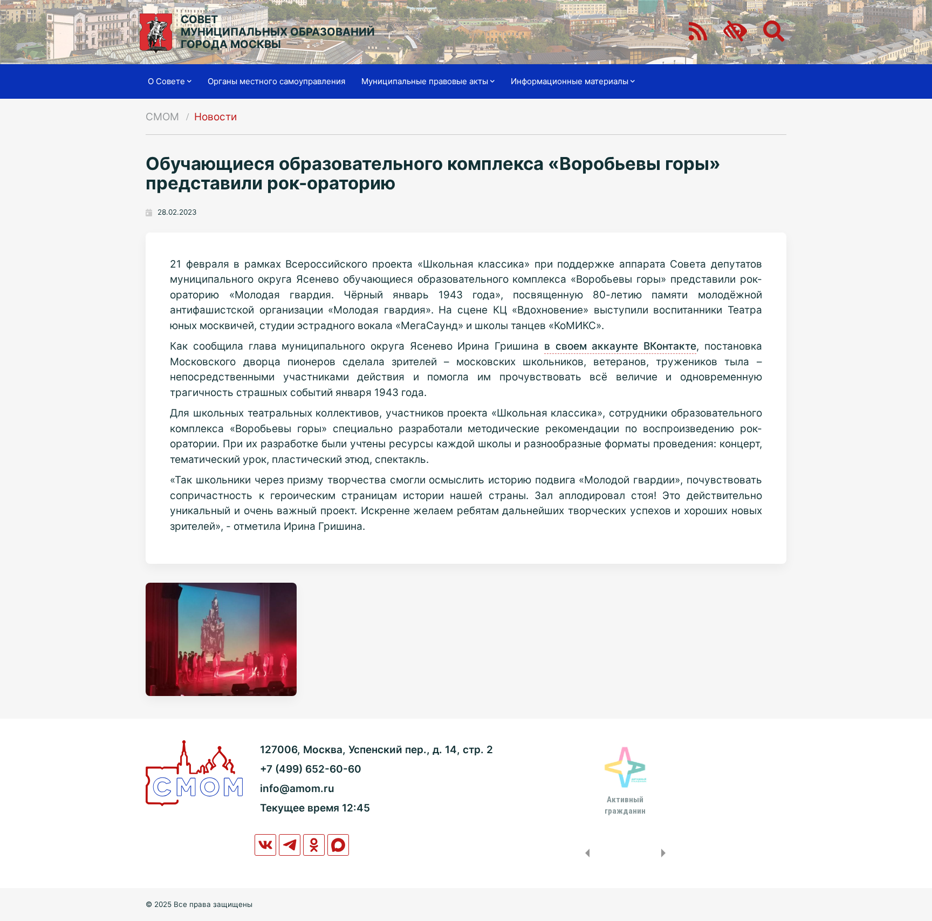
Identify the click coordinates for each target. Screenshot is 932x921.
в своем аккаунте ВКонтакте (620, 346)
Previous (585, 853)
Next (665, 853)
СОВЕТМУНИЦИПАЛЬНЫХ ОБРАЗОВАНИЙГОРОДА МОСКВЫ (278, 32)
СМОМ (162, 117)
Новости (215, 117)
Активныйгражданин (625, 805)
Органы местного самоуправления (276, 81)
